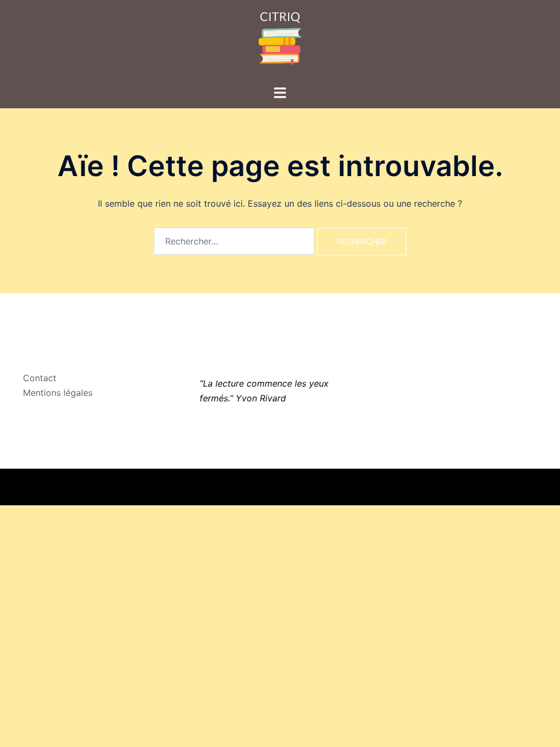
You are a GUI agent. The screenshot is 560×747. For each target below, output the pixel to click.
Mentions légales (57, 392)
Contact (39, 377)
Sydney (200, 486)
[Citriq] (280, 41)
